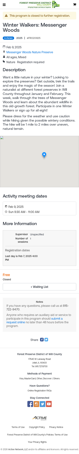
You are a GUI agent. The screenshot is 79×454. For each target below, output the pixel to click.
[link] (29, 52)
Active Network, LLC (18, 449)
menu (4, 4)
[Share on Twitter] (46, 340)
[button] (40, 390)
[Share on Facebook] (42, 340)
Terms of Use (61, 434)
